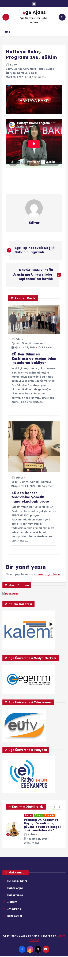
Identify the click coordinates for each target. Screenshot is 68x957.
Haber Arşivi (15, 888)
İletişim (11, 72)
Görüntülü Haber (33, 68)
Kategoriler (14, 916)
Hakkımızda (15, 895)
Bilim (9, 68)
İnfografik (14, 908)
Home (6, 31)
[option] (34, 829)
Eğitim (18, 68)
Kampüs (22, 72)
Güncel (50, 68)
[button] (54, 807)
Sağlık (33, 72)
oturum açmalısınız (48, 574)
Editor (14, 64)
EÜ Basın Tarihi (17, 881)
